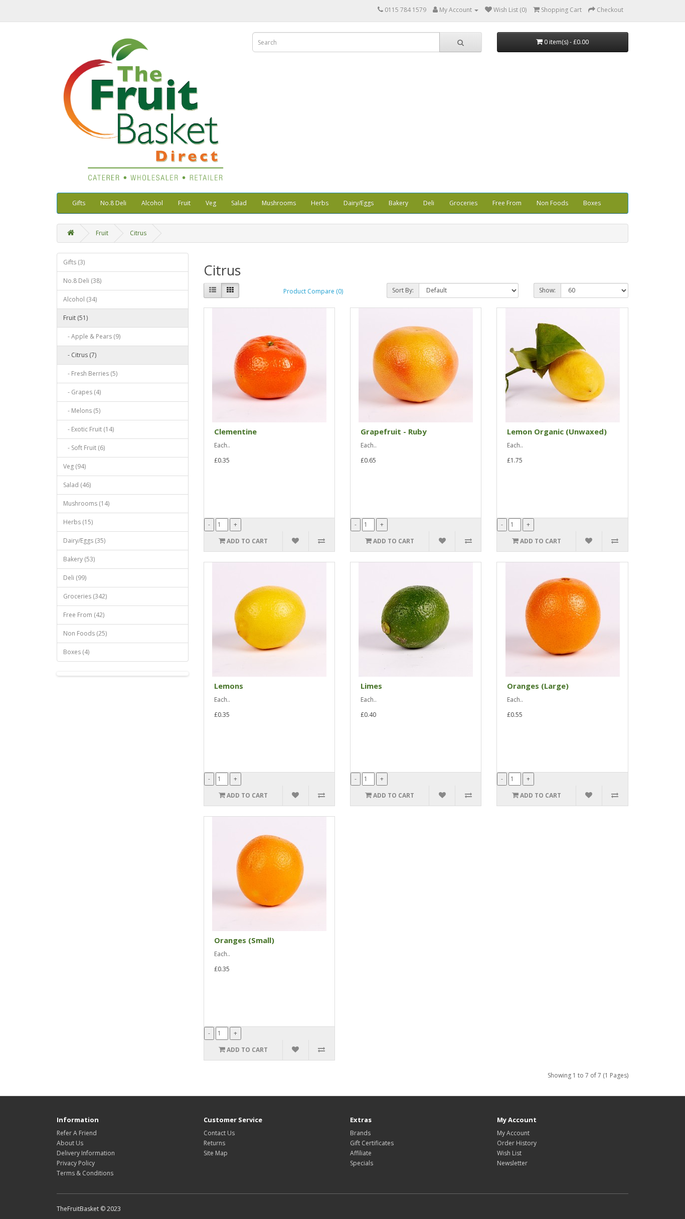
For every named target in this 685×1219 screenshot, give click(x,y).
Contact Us (219, 1133)
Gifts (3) (74, 262)
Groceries (463, 203)
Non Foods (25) (85, 633)
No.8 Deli (113, 203)
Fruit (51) (75, 318)
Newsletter (512, 1163)
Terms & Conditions (85, 1173)
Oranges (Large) (538, 686)
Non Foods (552, 203)
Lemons (228, 686)
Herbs (319, 203)
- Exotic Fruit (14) (88, 429)
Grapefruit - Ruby (394, 431)
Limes (371, 686)
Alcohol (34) (80, 299)
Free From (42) (83, 615)
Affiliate (361, 1153)
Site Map (216, 1153)
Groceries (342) (85, 596)
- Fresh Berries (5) (90, 373)
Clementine (235, 431)
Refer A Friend (77, 1133)
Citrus (138, 233)
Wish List (509, 1153)
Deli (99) (74, 577)
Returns (214, 1143)
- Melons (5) (81, 410)
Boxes (592, 203)
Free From (507, 203)
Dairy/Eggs (359, 203)
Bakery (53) (79, 559)
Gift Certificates (372, 1143)
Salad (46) (77, 485)
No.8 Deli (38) (82, 280)
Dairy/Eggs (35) (84, 540)
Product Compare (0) (313, 291)
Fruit (184, 203)
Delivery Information (86, 1153)
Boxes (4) (76, 652)
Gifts (78, 203)
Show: (547, 290)
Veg (211, 203)
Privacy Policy (76, 1163)
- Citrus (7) (79, 355)
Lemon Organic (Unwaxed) (557, 431)
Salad (239, 203)
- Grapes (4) (82, 392)
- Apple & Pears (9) (91, 336)
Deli (428, 203)
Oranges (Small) (244, 940)
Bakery (398, 203)
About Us (70, 1143)
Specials (361, 1163)
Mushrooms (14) (86, 503)
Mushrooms (279, 203)
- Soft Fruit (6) (84, 447)
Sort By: (403, 290)
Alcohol (152, 203)
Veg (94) (74, 466)
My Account (513, 1133)
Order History (517, 1143)
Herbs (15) (78, 522)
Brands (360, 1133)
